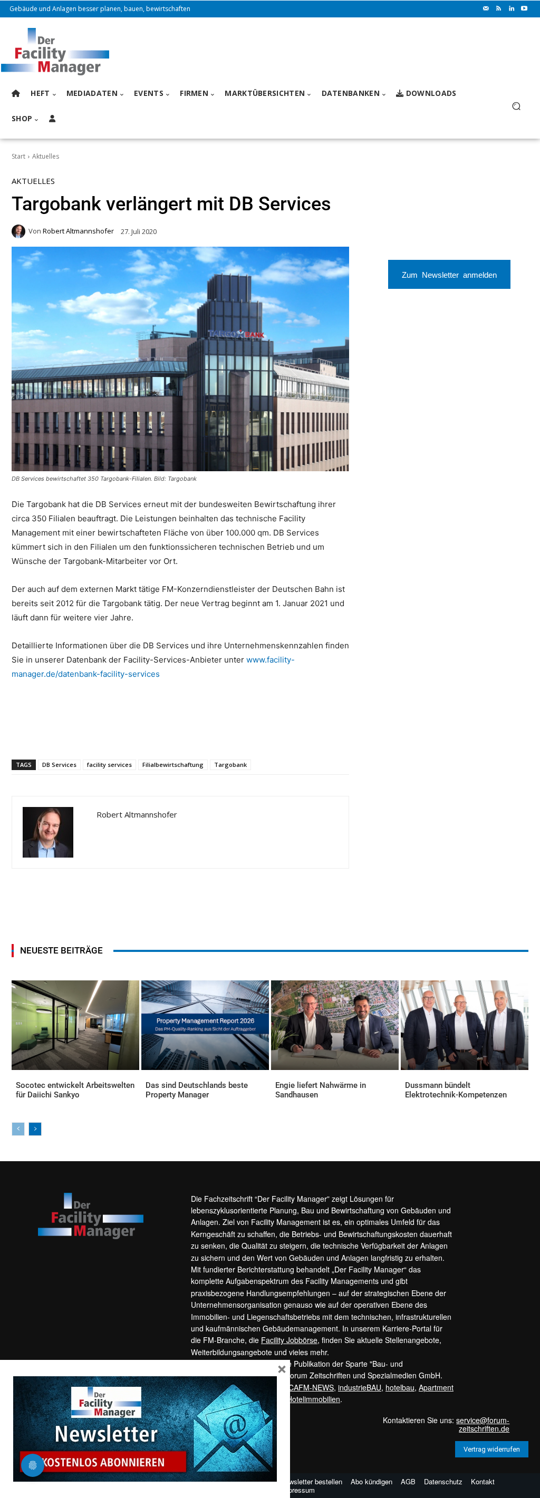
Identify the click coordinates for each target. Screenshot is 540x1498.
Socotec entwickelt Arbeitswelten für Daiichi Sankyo (75, 1090)
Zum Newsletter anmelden (449, 274)
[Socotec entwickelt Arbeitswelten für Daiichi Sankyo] (75, 1024)
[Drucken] (161, 732)
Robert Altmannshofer (78, 231)
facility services (109, 765)
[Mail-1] (486, 9)
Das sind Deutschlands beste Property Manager (197, 1090)
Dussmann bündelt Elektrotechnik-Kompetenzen (456, 1090)
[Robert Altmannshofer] (20, 231)
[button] (516, 106)
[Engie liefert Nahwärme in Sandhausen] (335, 1024)
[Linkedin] (511, 9)
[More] (211, 732)
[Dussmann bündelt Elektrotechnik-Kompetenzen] (464, 1024)
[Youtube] (524, 9)
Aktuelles (45, 156)
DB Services (59, 765)
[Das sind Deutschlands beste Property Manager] (205, 1024)
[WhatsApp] (89, 732)
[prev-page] (18, 1129)
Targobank (230, 765)
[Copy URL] (186, 732)
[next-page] (35, 1129)
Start (18, 156)
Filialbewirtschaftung (173, 765)
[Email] (137, 732)
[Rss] (499, 9)
